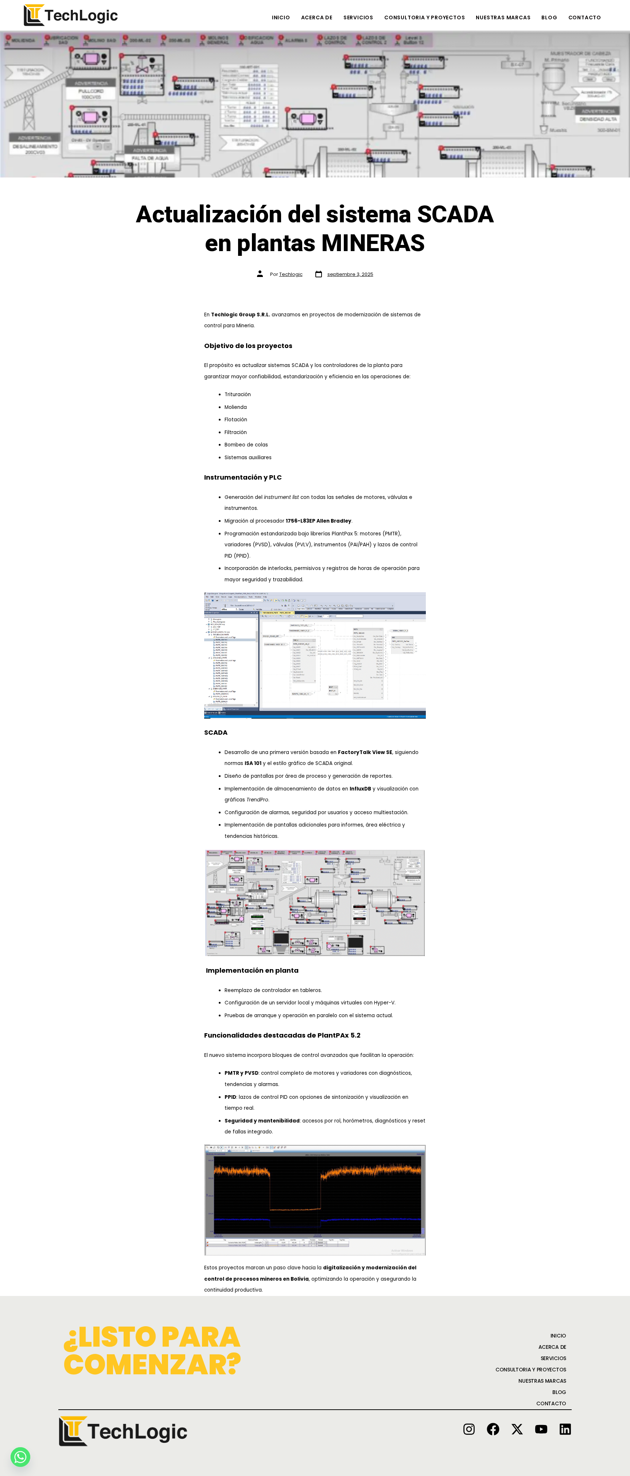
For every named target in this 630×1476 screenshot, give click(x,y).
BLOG (549, 17)
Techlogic (291, 274)
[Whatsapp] (20, 1457)
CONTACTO (584, 17)
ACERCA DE (316, 17)
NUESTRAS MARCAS (503, 17)
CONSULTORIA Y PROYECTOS (424, 17)
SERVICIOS (358, 17)
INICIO (281, 17)
